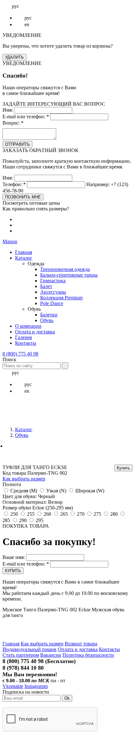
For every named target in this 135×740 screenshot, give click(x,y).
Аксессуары (53, 292)
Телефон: (14, 184)
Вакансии (50, 655)
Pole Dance (51, 303)
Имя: (8, 110)
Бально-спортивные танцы (69, 275)
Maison (10, 241)
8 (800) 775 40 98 (20, 353)
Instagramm (36, 686)
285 (6, 520)
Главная (23, 252)
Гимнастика (53, 280)
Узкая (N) (56, 490)
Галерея (23, 337)
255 (31, 514)
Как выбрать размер (24, 478)
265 (64, 514)
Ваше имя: (14, 557)
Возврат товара (81, 643)
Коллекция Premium (61, 297)
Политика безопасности (88, 655)
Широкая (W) (89, 490)
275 (97, 514)
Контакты (25, 343)
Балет (46, 286)
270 (80, 514)
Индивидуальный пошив (30, 649)
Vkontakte (13, 686)
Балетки (48, 314)
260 (47, 514)
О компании (28, 326)
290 (23, 520)
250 (14, 514)
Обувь (46, 320)
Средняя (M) (23, 490)
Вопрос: (13, 123)
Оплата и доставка (35, 331)
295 (39, 520)
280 (114, 514)
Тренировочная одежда (65, 269)
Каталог (23, 258)
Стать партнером (21, 655)
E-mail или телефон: (26, 116)
